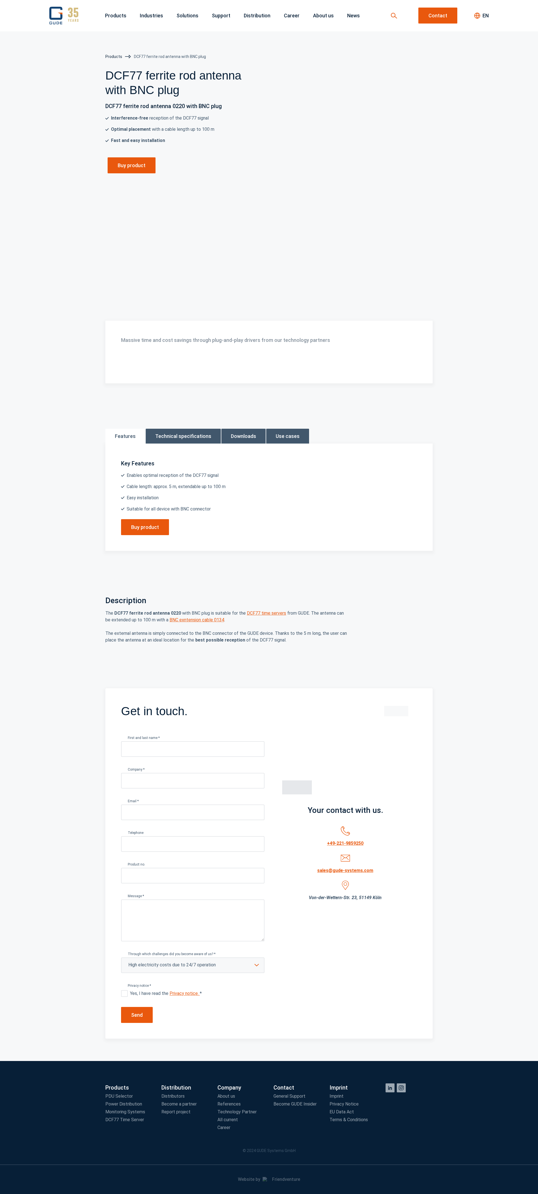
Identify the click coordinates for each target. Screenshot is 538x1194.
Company (136, 769)
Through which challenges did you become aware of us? (171, 954)
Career (223, 1127)
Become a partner (179, 1104)
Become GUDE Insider (295, 1104)
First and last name (144, 738)
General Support (289, 1096)
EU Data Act (342, 1111)
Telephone (135, 833)
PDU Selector (119, 1096)
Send (137, 1015)
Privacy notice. (185, 993)
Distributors (173, 1096)
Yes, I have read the (166, 993)
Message (136, 896)
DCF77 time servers (266, 613)
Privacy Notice (344, 1104)
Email (133, 801)
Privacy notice (139, 986)
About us (226, 1096)
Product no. (136, 864)
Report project (176, 1111)
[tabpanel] (269, 497)
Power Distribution (123, 1104)
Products (114, 56)
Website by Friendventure (269, 1179)
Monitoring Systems (125, 1111)
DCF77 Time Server (124, 1119)
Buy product (131, 165)
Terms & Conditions (349, 1119)
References (229, 1104)
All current (227, 1119)
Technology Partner (237, 1111)
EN (486, 15)
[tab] (125, 436)
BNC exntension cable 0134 (197, 619)
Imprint (337, 1096)
